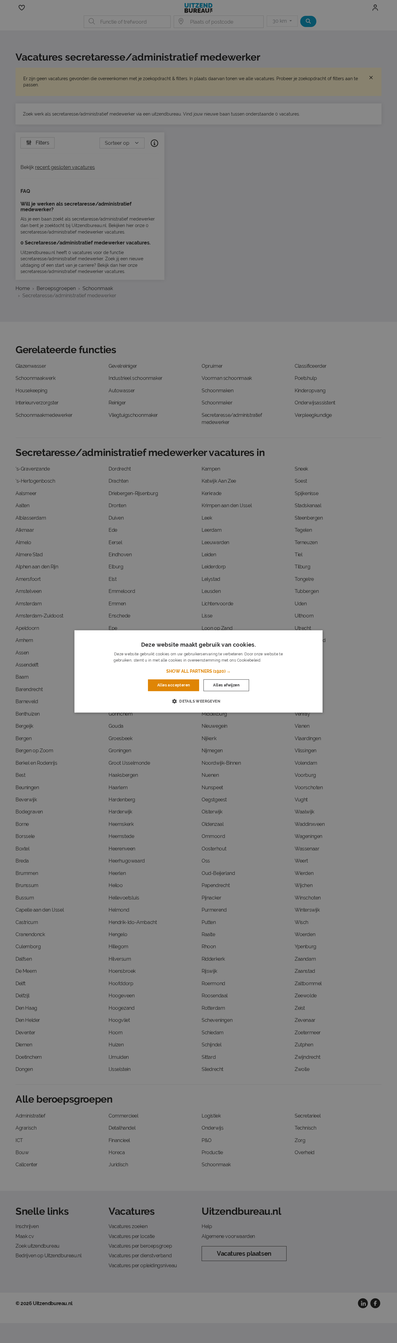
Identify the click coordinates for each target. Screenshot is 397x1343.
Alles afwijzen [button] (226, 685)
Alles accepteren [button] (173, 685)
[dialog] (198, 671)
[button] (198, 671)
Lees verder (272, 660)
